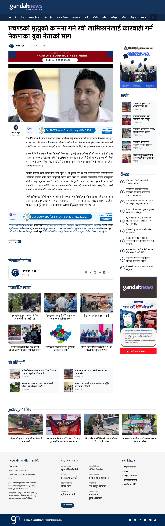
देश (22, 17)
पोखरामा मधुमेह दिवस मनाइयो (96, 316)
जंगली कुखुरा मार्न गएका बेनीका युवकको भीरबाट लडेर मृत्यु (25, 317)
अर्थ (86, 17)
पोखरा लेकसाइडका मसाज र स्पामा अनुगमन (139, 268)
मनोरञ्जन (114, 17)
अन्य (142, 17)
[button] (153, 17)
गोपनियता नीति (130, 484)
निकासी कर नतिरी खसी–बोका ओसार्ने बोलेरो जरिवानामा (144, 132)
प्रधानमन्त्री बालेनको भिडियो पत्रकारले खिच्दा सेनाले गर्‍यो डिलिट (37, 384)
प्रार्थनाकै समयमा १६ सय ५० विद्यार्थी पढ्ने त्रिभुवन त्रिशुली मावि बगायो (39, 372)
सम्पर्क (126, 471)
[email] (109, 272)
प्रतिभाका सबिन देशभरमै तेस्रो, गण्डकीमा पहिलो (137, 182)
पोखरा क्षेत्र (48, 17)
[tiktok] (155, 520)
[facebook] (86, 272)
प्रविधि (95, 17)
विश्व (132, 17)
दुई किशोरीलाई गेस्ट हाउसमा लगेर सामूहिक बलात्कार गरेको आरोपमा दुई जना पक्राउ (139, 221)
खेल (124, 17)
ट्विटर (32, 228)
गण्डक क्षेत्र (33, 17)
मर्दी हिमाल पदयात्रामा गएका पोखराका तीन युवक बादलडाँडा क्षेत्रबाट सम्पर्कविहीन (138, 192)
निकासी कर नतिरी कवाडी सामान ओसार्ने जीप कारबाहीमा (142, 145)
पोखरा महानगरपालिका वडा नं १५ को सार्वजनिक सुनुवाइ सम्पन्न (96, 348)
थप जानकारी (67, 505)
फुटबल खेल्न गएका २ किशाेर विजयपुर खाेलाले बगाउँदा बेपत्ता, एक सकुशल (140, 241)
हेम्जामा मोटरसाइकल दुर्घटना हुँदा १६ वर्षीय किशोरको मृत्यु (140, 210)
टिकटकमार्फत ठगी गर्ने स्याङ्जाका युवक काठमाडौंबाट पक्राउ (60, 317)
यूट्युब (45, 228)
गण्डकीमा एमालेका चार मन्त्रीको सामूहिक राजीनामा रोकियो (92, 384)
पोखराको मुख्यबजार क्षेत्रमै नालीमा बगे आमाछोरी (91, 372)
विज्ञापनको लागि (130, 476)
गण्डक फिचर (62, 17)
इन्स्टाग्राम (38, 228)
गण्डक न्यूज (29, 271)
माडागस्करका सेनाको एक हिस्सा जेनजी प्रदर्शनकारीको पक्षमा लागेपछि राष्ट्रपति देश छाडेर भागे (25, 350)
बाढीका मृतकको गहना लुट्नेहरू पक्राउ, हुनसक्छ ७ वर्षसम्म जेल (143, 158)
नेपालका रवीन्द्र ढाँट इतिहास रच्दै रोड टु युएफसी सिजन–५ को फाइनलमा (63, 439)
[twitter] (91, 272)
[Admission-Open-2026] (138, 67)
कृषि (104, 17)
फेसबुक (26, 228)
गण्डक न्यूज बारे (130, 467)
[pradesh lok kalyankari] (138, 327)
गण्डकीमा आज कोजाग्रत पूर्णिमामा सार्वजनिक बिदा (60, 348)
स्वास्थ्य (75, 17)
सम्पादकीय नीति (130, 480)
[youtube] (100, 272)
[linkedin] (104, 272)
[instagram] (95, 272)
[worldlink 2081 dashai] (69, 130)
